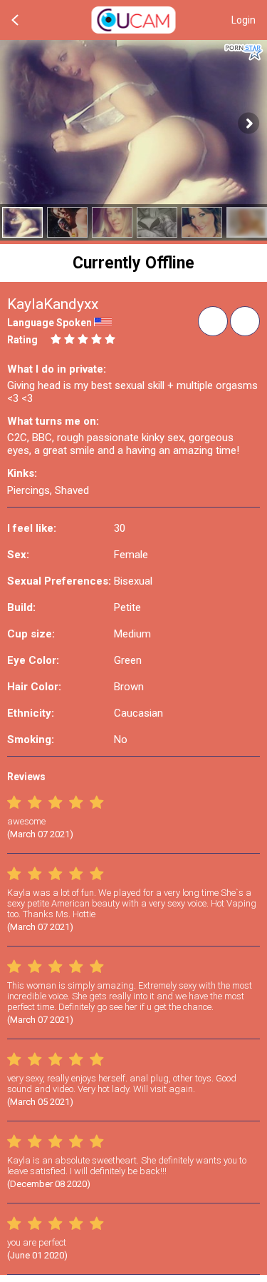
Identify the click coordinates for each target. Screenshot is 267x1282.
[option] (22, 222)
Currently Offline (133, 263)
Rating (22, 339)
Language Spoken (49, 322)
